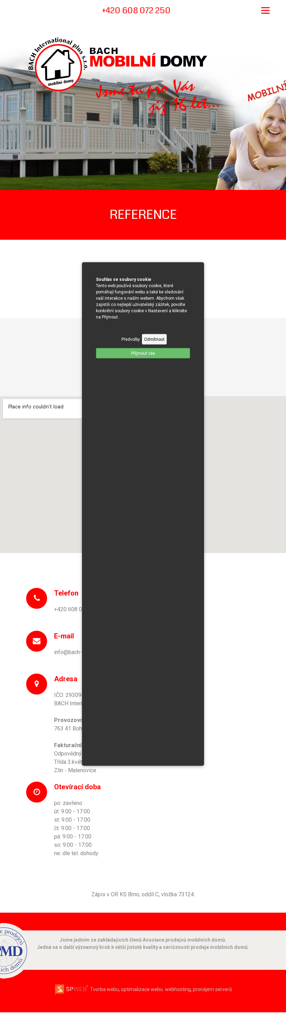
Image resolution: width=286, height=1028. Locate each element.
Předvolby (130, 339)
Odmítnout (154, 339)
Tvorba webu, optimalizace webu (126, 989)
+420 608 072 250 (76, 609)
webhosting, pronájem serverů (198, 989)
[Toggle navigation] (265, 10)
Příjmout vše (143, 353)
